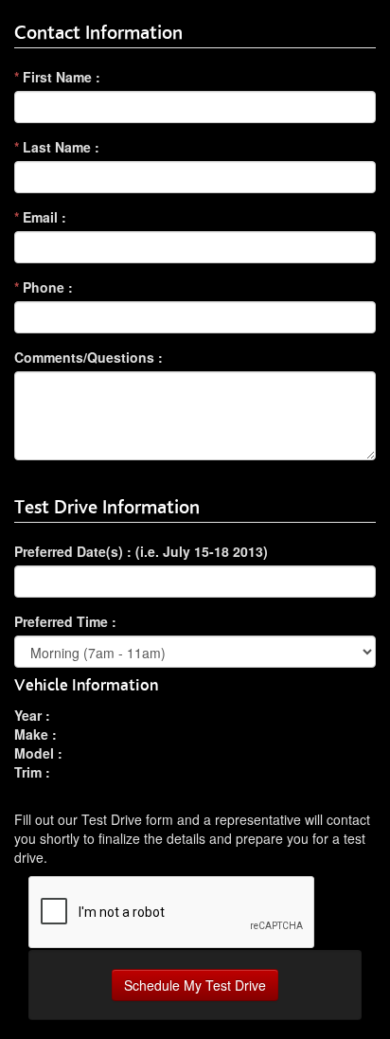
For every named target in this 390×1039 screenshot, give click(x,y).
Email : (40, 216)
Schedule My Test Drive (195, 985)
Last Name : (56, 146)
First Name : (57, 76)
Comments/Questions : (88, 357)
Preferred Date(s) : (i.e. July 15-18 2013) (141, 551)
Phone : (43, 287)
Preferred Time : (65, 621)
